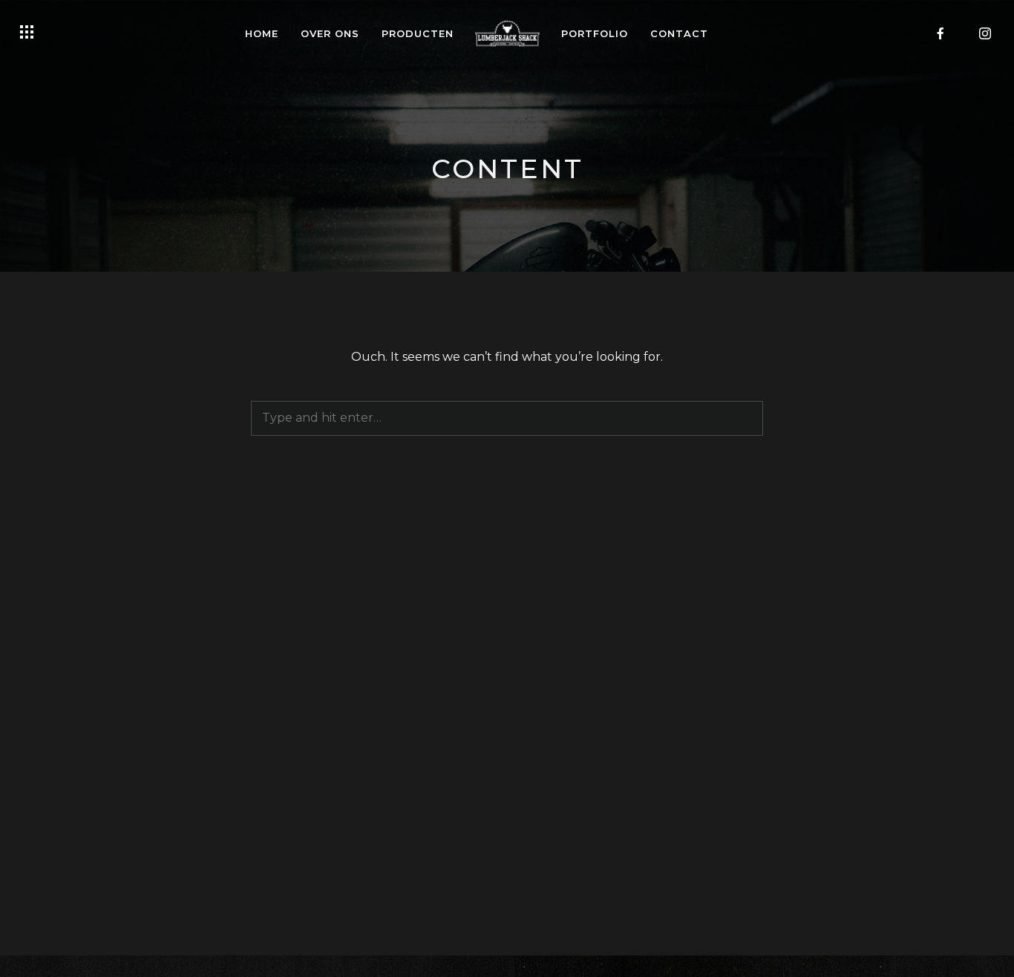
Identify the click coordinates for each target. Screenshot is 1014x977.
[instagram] (985, 33)
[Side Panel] (26, 32)
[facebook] (940, 33)
